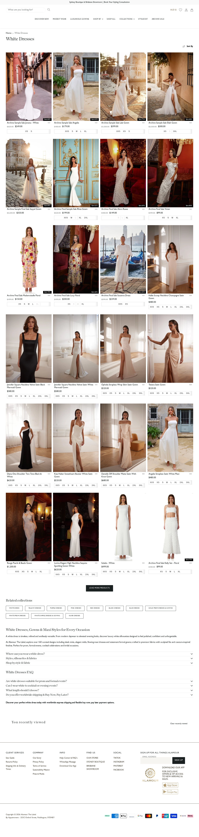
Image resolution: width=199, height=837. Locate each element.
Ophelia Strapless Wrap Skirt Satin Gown (119, 385)
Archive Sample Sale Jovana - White (23, 123)
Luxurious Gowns (79, 19)
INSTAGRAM (118, 762)
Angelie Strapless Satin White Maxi (164, 474)
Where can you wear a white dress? (25, 654)
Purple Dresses (56, 608)
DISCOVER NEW (42, 19)
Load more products (99, 588)
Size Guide (10, 758)
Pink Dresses (76, 608)
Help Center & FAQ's (68, 758)
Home (8, 33)
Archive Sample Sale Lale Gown (115, 123)
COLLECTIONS (126, 19)
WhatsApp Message (68, 762)
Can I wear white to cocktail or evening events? (32, 685)
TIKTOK (116, 758)
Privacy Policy (38, 762)
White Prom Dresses (17, 615)
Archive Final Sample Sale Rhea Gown (71, 209)
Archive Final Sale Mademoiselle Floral (23, 296)
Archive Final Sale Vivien (159, 209)
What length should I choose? (22, 690)
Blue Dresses (134, 608)
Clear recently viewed (178, 724)
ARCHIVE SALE (158, 19)
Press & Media (38, 774)
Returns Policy (11, 762)
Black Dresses (114, 608)
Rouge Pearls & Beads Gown (19, 563)
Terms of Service (39, 766)
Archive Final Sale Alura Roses (114, 209)
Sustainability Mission (41, 770)
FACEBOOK (118, 770)
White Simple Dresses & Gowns (47, 615)
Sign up (179, 760)
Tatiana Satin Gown (157, 385)
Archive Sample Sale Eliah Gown (163, 123)
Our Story (37, 758)
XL (37, 304)
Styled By (143, 19)
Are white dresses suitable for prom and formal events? (36, 681)
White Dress (14, 608)
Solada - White (108, 563)
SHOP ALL (111, 19)
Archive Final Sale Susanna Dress (115, 296)
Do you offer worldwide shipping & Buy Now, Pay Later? (37, 694)
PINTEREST (118, 766)
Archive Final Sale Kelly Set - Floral (164, 563)
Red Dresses (95, 608)
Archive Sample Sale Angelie (66, 123)
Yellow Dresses (34, 608)
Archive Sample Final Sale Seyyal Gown (24, 209)
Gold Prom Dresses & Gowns (161, 608)
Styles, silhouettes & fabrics (21, 658)
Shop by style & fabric (18, 663)
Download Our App (68, 766)
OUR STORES (92, 758)
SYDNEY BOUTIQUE (96, 762)
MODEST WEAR (59, 19)
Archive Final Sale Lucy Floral (67, 296)
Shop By (97, 19)
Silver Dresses (74, 615)
